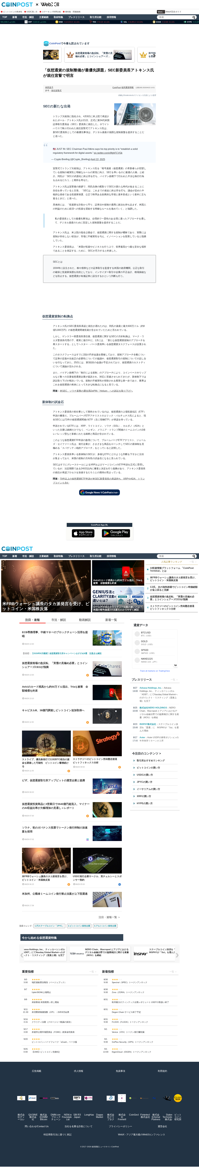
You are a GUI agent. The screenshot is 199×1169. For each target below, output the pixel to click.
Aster (142, 737)
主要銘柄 (44, 17)
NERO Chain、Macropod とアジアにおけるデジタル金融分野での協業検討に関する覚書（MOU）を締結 (107, 952)
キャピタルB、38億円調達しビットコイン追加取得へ (53, 710)
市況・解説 (28, 17)
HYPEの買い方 (145, 803)
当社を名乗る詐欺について (79, 1126)
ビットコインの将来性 (12, 12)
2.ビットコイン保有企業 (79, 926)
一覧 (173, 679)
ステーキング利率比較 (51, 12)
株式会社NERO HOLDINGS (153, 707)
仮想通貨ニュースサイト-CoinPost (105, 1147)
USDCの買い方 (145, 775)
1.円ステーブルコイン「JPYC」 (49, 926)
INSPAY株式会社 (148, 724)
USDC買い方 (32, 12)
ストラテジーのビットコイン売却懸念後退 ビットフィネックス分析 (96, 761)
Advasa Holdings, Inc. (151, 688)
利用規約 (162, 1071)
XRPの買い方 (144, 796)
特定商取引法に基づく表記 (58, 1134)
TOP (4, 17)
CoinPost (116, 87)
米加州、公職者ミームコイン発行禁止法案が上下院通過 (55, 893)
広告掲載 (36, 1071)
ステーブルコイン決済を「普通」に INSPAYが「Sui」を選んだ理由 (159, 727)
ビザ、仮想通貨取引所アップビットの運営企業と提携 (53, 780)
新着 (14, 17)
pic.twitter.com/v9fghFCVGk (108, 153)
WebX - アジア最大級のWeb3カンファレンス (141, 1134)
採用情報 (111, 17)
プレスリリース (76, 17)
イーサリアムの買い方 (148, 789)
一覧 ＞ (193, 562)
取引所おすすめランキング (151, 760)
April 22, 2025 (98, 159)
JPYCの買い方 (144, 782)
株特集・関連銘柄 (72, 12)
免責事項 (120, 1071)
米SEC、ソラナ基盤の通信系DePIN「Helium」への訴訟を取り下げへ (96, 391)
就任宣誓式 (56, 90)
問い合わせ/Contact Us (37, 1126)
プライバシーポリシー (120, 1126)
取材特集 (58, 17)
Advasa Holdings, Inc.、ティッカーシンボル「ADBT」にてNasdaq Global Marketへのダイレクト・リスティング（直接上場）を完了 (159, 694)
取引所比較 (96, 17)
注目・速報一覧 (108, 917)
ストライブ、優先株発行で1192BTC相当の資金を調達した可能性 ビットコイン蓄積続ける (45, 763)
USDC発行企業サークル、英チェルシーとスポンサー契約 (97, 878)
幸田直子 (49, 87)
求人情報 (78, 1071)
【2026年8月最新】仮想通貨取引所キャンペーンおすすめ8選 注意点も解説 (66, 653)
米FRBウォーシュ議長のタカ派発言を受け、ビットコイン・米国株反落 (45, 878)
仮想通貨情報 (127, 87)
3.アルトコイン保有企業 (105, 926)
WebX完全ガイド (173, 11)
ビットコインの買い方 (148, 767)
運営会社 (162, 1126)
